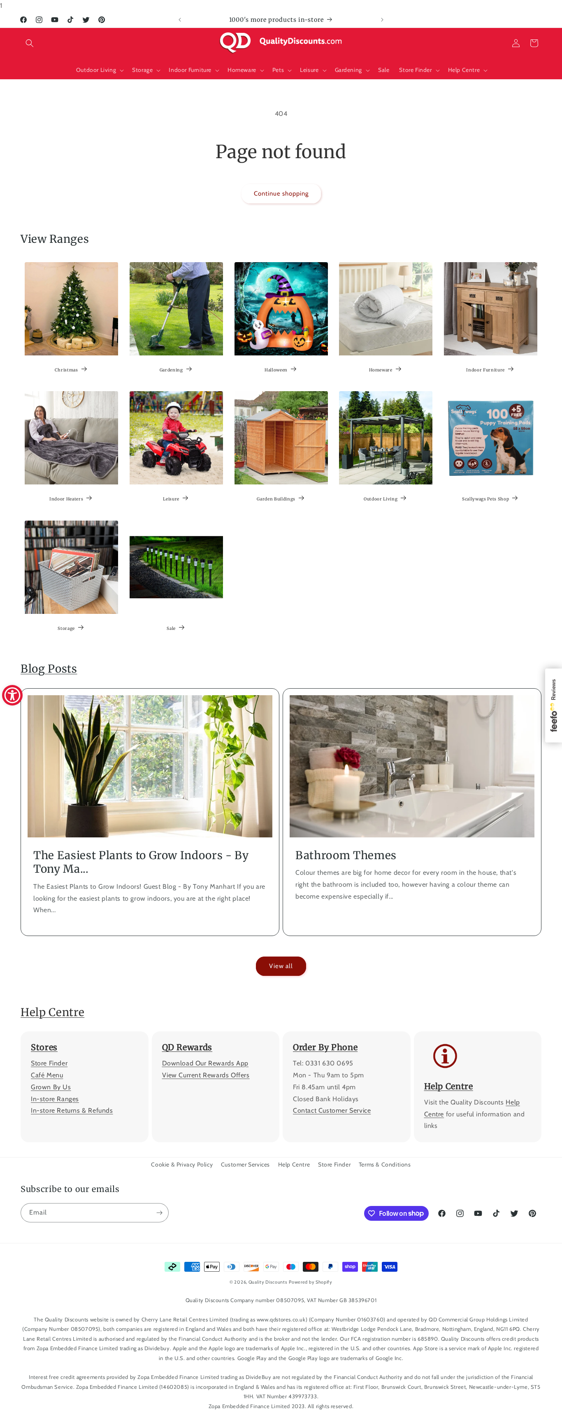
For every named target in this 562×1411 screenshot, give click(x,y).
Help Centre (52, 1012)
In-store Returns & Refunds (72, 1110)
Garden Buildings (276, 499)
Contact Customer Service (332, 1110)
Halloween (276, 370)
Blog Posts (49, 669)
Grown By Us (51, 1087)
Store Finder (49, 1063)
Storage (66, 628)
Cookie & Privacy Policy (182, 1164)
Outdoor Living (380, 499)
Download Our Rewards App (205, 1063)
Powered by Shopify (310, 1282)
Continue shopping (281, 193)
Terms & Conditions (385, 1164)
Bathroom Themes (346, 855)
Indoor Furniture (486, 370)
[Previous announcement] (180, 20)
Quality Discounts (268, 1282)
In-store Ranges (55, 1099)
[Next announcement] (382, 20)
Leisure (171, 499)
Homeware (380, 370)
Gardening (171, 370)
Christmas (66, 370)
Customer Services (245, 1164)
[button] (30, 43)
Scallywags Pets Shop (485, 499)
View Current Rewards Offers (206, 1075)
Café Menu (47, 1075)
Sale (171, 628)
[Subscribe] (159, 1212)
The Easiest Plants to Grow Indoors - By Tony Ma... (141, 862)
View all (281, 966)
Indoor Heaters (66, 499)
